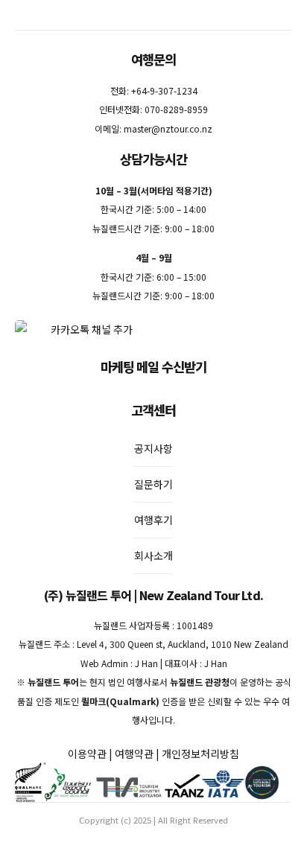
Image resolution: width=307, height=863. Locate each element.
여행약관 (134, 753)
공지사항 (153, 448)
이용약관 (87, 753)
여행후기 (153, 519)
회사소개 (153, 555)
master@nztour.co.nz (168, 128)
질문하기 (153, 484)
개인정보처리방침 (200, 753)
